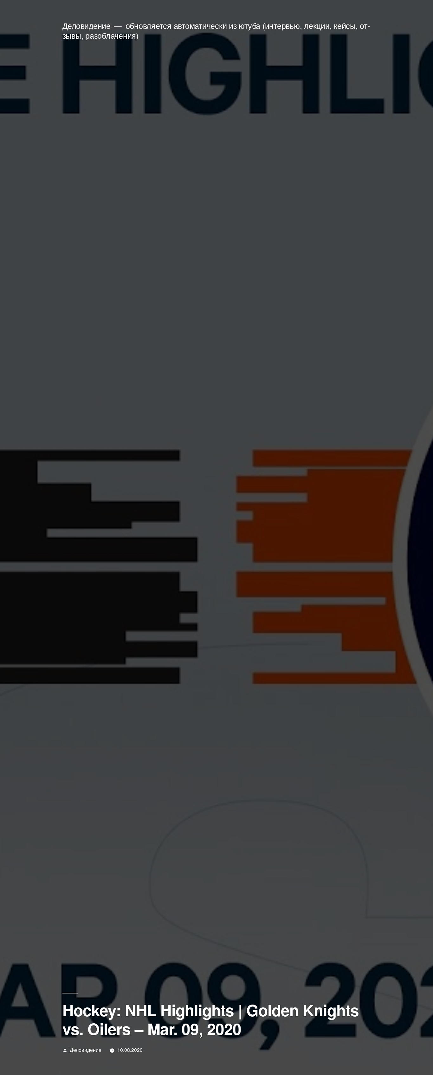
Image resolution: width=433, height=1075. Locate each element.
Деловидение (86, 25)
